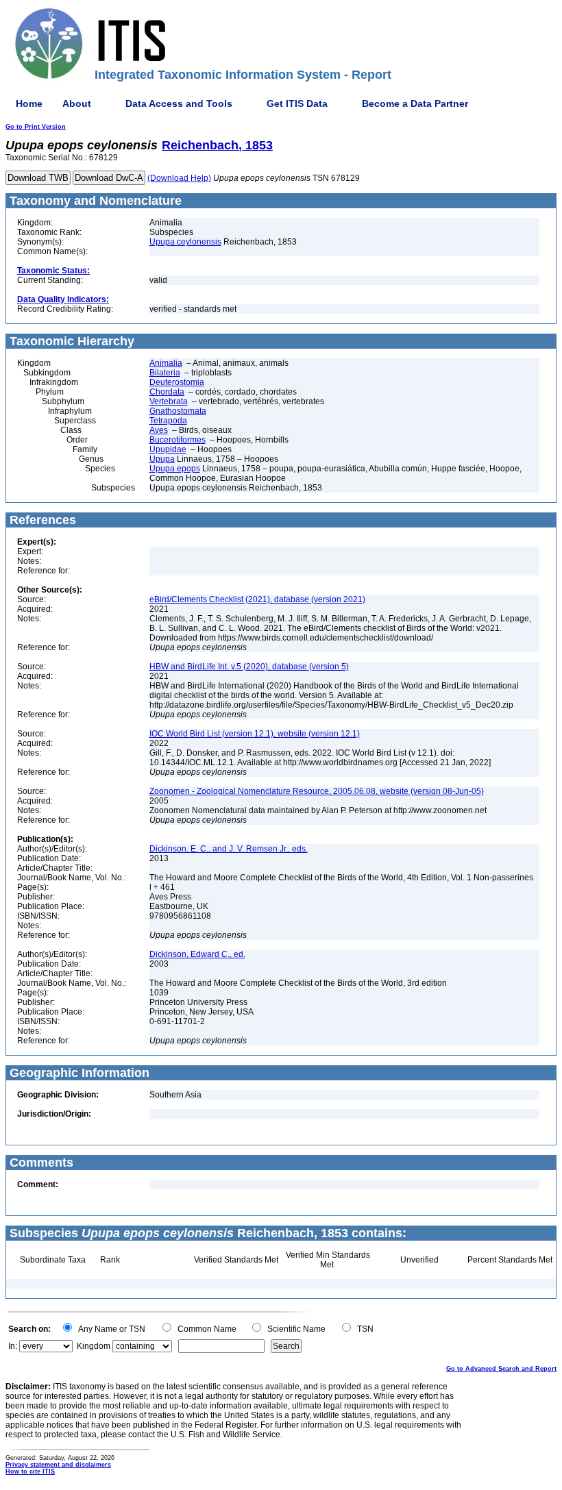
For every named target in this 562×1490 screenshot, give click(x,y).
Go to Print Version (35, 126)
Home (29, 103)
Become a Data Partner (415, 103)
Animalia (165, 363)
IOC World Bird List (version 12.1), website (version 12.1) (254, 733)
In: (12, 1346)
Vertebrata (168, 401)
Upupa (162, 459)
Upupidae (167, 449)
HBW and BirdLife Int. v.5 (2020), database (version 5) (249, 666)
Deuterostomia (176, 382)
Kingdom (93, 1346)
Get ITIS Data (297, 103)
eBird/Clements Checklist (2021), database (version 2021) (257, 599)
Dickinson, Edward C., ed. (197, 954)
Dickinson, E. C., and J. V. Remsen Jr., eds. (228, 849)
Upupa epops (174, 468)
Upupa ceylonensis (185, 242)
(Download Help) (179, 178)
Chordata (166, 392)
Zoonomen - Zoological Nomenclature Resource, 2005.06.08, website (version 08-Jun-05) (316, 791)
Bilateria (164, 372)
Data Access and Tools (178, 103)
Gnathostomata (177, 411)
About (76, 103)
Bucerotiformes (177, 440)
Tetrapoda (168, 420)
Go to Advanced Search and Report (501, 1368)
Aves (158, 430)
